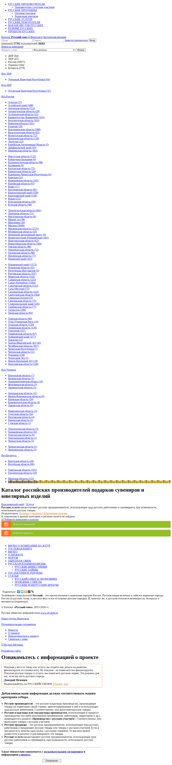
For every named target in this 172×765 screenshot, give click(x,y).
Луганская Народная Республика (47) (29, 90)
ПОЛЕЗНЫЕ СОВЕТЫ (28, 582)
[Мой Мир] (29, 591)
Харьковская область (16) (22, 431)
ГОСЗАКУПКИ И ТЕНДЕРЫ (25, 572)
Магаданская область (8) (22, 216)
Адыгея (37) (15, 102)
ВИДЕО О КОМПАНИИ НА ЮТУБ (29, 545)
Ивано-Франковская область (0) (26, 396)
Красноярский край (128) (22, 195)
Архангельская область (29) (24, 111)
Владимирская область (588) (24, 129)
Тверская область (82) (20, 313)
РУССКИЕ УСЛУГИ (20, 19)
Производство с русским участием (34, 7)
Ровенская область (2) (20, 420)
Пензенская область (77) (22, 255)
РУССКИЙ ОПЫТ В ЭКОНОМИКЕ (36, 578)
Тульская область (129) (21, 324)
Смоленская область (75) (22, 300)
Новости (13, 630)
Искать (80, 50)
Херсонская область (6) (21, 434)
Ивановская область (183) (22, 150)
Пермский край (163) (20, 258)
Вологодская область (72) (22, 135)
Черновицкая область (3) (22, 449)
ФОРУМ (13, 557)
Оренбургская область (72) (23, 249)
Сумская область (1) (19, 423)
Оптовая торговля (25, 13)
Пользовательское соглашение (18, 624)
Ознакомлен (52, 760)
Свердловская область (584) (24, 294)
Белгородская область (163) (23, 120)
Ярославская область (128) (23, 364)
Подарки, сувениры (30, 513)
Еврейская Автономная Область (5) (28, 144)
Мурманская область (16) (22, 231)
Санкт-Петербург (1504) (22, 282)
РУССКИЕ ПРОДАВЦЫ (22, 10)
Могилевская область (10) (23, 481)
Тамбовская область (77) (22, 306)
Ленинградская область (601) (24, 210)
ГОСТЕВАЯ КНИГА (20, 548)
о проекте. (25, 754)
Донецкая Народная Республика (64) (29, 79)
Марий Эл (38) (16, 219)
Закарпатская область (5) (22, 387)
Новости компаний (12, 46)
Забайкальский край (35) (22, 147)
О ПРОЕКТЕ (15, 554)
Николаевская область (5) (22, 411)
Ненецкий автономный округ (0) (27, 234)
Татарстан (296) (17, 309)
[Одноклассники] (25, 591)
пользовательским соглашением (63, 751)
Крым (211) (14, 198)
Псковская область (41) (21, 267)
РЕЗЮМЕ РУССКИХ (20, 28)
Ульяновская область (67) (22, 333)
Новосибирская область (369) (25, 243)
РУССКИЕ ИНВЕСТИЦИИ (31, 566)
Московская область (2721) (23, 228)
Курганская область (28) (22, 201)
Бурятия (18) (15, 126)
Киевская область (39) (20, 399)
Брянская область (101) (21, 123)
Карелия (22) (15, 177)
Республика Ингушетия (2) (23, 270)
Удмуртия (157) (17, 330)
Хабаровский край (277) (22, 336)
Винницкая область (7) (21, 375)
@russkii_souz (60, 684)
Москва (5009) (16, 225)
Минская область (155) (21, 478)
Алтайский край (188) (20, 105)
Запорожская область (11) (22, 393)
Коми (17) (13, 186)
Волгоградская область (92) (23, 132)
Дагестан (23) (16, 141)
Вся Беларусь (8, 455)
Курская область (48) (20, 204)
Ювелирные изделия (55, 513)
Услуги (30, 504)
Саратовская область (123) (23, 285)
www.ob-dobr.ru (49, 612)
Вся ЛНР (6, 85)
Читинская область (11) (21, 351)
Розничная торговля (26, 16)
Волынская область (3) (21, 378)
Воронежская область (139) (23, 138)
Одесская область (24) (20, 414)
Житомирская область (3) (22, 384)
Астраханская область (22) (23, 114)
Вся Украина (8, 369)
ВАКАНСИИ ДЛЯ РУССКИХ (25, 25)
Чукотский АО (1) (18, 358)
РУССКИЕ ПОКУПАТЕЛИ (24, 22)
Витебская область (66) (21, 464)
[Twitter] (22, 591)
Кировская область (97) (21, 183)
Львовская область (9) (20, 405)
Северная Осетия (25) (20, 297)
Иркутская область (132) (22, 156)
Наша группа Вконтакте (15, 618)
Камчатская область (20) (22, 171)
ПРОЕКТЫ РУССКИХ (21, 31)
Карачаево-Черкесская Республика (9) (29, 174)
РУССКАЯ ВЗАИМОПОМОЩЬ (27, 563)
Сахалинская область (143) (23, 291)
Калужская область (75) (21, 168)
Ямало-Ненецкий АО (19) (23, 361)
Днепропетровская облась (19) (25, 381)
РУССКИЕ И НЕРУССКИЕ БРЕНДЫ (37, 585)
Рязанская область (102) (21, 276)
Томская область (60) (20, 318)
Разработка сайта (11, 650)
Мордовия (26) (16, 222)
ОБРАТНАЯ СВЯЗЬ (19, 560)
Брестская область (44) (21, 461)
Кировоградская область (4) (24, 402)
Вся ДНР (6, 73)
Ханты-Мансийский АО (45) (24, 342)
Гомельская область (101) (22, 469)
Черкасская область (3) (21, 441)
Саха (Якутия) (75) (18, 288)
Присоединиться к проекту (23, 636)
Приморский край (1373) (22, 264)
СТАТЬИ (13, 575)
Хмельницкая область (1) (22, 438)
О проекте (14, 633)
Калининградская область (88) (25, 162)
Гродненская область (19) (22, 472)
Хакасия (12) (15, 339)
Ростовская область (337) (22, 273)
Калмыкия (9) (16, 165)
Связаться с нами (18, 639)
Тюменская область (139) (22, 327)
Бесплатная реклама (54, 37)
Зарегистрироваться (76, 40)
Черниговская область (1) (22, 446)
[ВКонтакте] (18, 591)
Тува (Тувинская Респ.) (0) (23, 321)
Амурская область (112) (21, 108)
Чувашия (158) (16, 355)
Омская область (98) (19, 246)
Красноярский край (12, 504)
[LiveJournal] (32, 591)
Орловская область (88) (21, 252)
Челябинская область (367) (23, 345)
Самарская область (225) (22, 279)
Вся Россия (7, 96)
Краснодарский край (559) (23, 192)
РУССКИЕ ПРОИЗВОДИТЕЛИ (26, 4)
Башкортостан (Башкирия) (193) (26, 117)
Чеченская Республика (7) (23, 348)
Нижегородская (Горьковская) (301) (28, 237)
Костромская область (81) (22, 189)
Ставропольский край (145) (24, 303)
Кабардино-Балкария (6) (22, 159)
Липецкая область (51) (21, 213)
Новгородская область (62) (23, 240)
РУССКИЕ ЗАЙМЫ (26, 569)
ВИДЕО (12, 551)
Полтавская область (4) (21, 417)
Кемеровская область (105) (23, 180)
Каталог (14, 37)
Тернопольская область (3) (23, 428)
